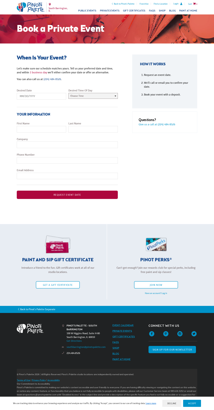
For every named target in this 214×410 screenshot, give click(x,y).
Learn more (151, 403)
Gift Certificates (134, 10)
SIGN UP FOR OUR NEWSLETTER (172, 349)
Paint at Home (188, 10)
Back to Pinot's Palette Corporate (37, 309)
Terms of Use (23, 380)
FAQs (152, 10)
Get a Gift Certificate (58, 284)
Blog (172, 10)
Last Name (74, 123)
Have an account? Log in (156, 293)
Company (22, 139)
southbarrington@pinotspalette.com (86, 346)
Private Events (110, 10)
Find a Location (161, 4)
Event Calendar (123, 325)
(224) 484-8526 (52, 79)
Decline (171, 403)
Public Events (87, 10)
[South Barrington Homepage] (30, 7)
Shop (162, 10)
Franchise (144, 4)
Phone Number (26, 154)
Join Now (156, 284)
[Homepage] (39, 328)
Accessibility (53, 380)
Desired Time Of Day (80, 90)
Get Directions (74, 340)
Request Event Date (67, 194)
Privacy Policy (39, 380)
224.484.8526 (73, 353)
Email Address (25, 170)
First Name (23, 123)
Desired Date (24, 90)
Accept (192, 403)
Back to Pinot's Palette (124, 4)
